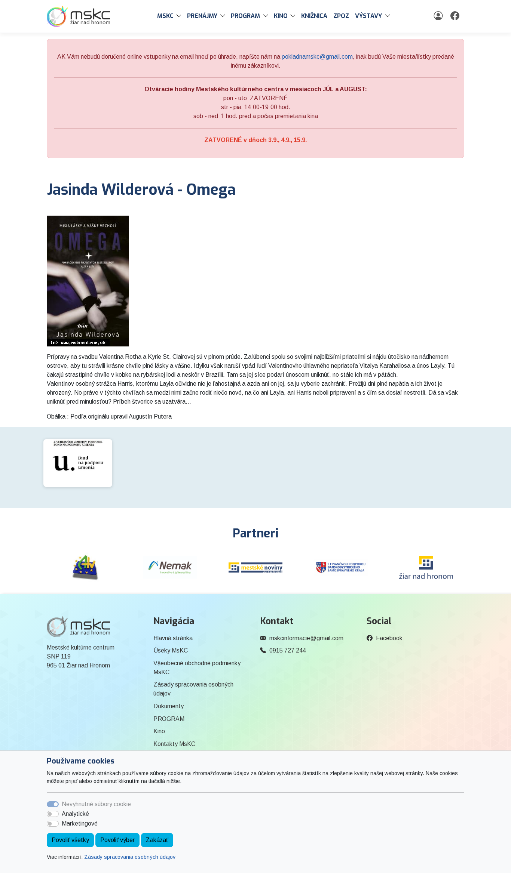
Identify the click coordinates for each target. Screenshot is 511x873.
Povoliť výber (117, 840)
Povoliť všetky (70, 840)
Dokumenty (168, 706)
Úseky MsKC (170, 650)
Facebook (389, 638)
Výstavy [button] (368, 16)
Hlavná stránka (173, 638)
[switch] (53, 814)
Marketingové (80, 823)
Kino (159, 731)
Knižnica (314, 16)
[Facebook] (455, 16)
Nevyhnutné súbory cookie (96, 804)
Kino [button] (281, 16)
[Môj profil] (439, 16)
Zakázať (157, 840)
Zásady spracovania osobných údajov (129, 857)
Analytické (75, 814)
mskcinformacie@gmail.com (306, 638)
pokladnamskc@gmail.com (317, 56)
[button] (180, 16)
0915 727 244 (287, 650)
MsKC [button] (165, 16)
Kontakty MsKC (174, 744)
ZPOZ (341, 16)
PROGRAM (168, 719)
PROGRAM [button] (245, 16)
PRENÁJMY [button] (202, 16)
